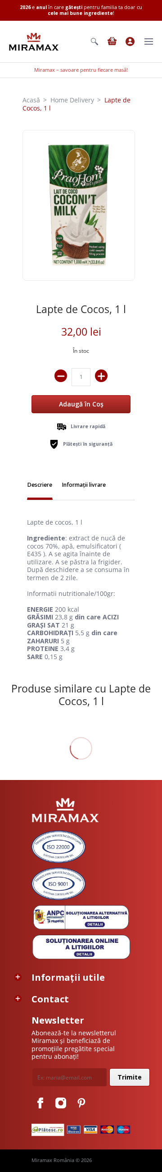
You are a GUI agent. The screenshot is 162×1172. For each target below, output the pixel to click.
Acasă (31, 100)
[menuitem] (94, 41)
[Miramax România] (33, 41)
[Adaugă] (101, 375)
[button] (94, 41)
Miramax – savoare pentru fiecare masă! (81, 70)
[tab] (40, 485)
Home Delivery (72, 100)
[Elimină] (60, 375)
